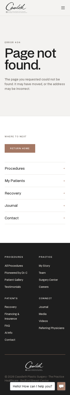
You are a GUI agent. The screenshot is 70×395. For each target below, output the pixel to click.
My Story (44, 265)
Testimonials (13, 287)
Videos (43, 321)
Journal (43, 307)
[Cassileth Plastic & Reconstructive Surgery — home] (17, 8)
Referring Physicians (51, 328)
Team (42, 273)
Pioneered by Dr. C (16, 273)
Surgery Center (48, 280)
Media (42, 314)
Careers (44, 287)
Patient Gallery (14, 280)
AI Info (8, 332)
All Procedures (14, 265)
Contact (10, 340)
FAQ (7, 325)
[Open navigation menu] (63, 8)
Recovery (11, 307)
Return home (20, 148)
